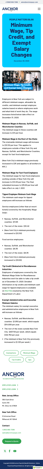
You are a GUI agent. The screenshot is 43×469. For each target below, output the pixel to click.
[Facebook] (9, 450)
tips (29, 360)
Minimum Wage (29, 353)
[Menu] (39, 9)
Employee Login (9, 389)
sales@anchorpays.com (29, 2)
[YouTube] (14, 450)
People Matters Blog (21, 19)
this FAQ (8, 290)
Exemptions (11, 353)
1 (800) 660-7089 (8, 430)
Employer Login (9, 385)
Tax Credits (16, 360)
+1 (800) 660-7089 (11, 2)
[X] (4, 450)
